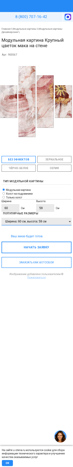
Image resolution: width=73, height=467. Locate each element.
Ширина (6, 201)
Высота (40, 201)
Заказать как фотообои (36, 262)
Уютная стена (27, 1)
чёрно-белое (18, 168)
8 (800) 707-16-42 (31, 16)
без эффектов (18, 159)
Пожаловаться (36, 277)
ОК (7, 463)
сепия (54, 168)
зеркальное (54, 159)
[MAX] (68, 17)
